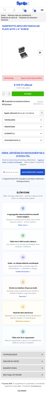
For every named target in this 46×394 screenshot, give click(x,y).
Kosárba (27, 94)
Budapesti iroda (10, 368)
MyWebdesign (36, 386)
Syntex (3, 15)
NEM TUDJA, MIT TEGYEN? (12, 375)
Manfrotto (4, 20)
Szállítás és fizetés (11, 361)
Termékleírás (9, 120)
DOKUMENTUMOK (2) (12, 140)
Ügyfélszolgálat (10, 354)
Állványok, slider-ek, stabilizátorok (19, 15)
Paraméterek (9, 126)
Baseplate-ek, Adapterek (28, 17)
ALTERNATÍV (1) (9, 133)
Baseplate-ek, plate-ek (9, 17)
